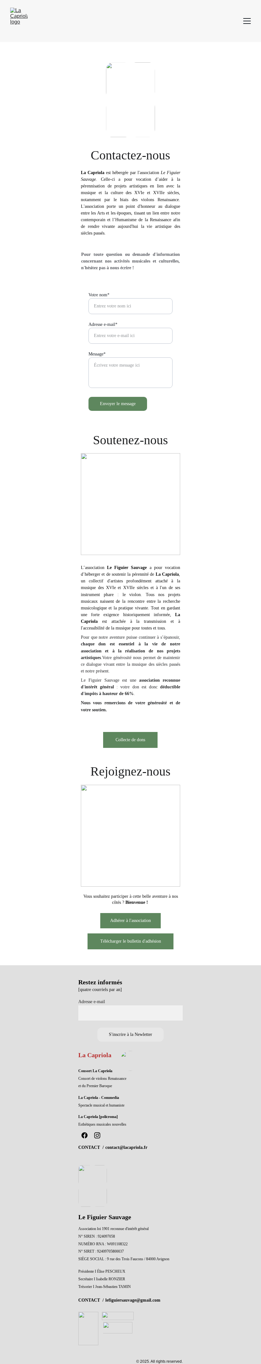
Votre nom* (98, 294)
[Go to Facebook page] (84, 1135)
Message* (97, 354)
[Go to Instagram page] (97, 1135)
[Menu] (247, 21)
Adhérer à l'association (130, 920)
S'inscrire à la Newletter (130, 1034)
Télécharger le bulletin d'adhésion (130, 941)
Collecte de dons (130, 739)
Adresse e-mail (91, 1001)
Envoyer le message (118, 403)
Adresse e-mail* (102, 324)
